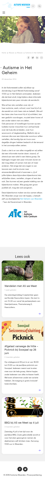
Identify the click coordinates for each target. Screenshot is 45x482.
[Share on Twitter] (32, 57)
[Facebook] (19, 469)
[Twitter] (25, 469)
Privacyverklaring (34, 475)
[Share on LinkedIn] (37, 57)
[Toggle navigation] (4, 12)
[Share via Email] (41, 57)
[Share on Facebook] (28, 57)
